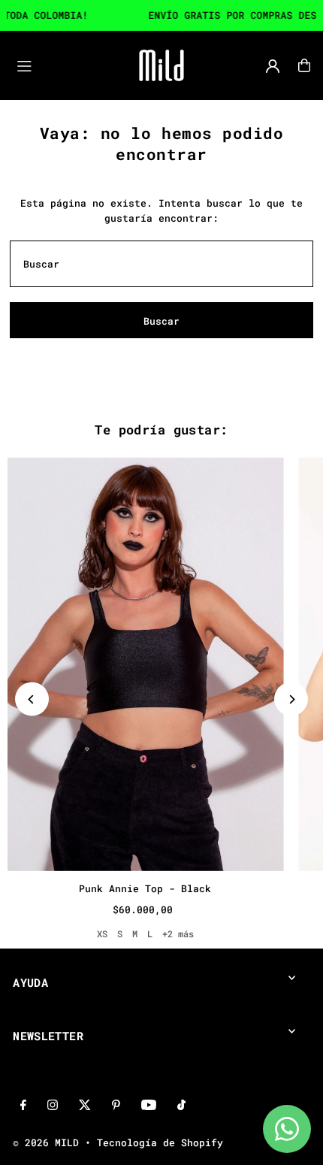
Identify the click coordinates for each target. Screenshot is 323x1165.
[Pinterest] (116, 1106)
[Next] (291, 699)
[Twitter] (85, 1106)
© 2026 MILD (46, 1142)
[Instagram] (52, 1106)
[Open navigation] (58, 65)
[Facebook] (23, 1106)
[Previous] (32, 699)
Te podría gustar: (161, 429)
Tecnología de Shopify (160, 1142)
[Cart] (304, 65)
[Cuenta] (272, 66)
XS (102, 933)
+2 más (178, 933)
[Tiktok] (181, 1106)
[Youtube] (148, 1106)
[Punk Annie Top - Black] (145, 664)
